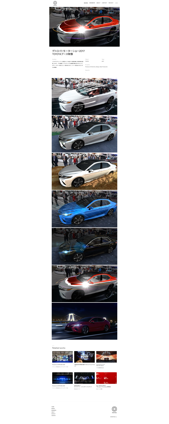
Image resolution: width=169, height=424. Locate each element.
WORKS (86, 3)
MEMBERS (92, 3)
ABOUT (98, 3)
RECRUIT (111, 3)
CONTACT (104, 3)
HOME (52, 406)
